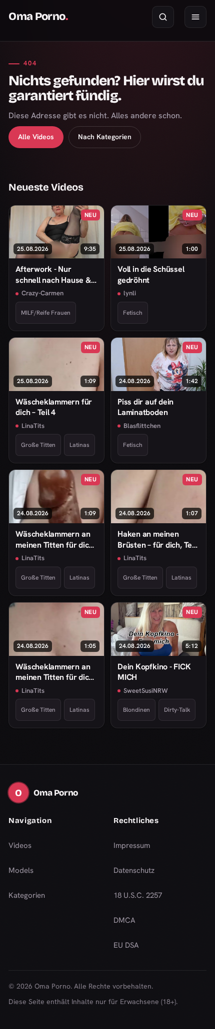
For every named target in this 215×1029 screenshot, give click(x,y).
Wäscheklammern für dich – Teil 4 (54, 407)
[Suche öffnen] (163, 17)
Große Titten (38, 445)
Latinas (80, 445)
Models (21, 870)
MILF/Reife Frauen (45, 313)
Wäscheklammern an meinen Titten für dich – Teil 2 (54, 672)
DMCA (125, 920)
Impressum (132, 845)
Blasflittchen (142, 425)
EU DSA (126, 945)
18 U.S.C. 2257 (138, 895)
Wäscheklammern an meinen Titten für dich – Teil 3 (54, 539)
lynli (130, 293)
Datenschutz (134, 870)
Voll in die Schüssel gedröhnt (151, 274)
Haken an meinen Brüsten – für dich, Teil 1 (157, 539)
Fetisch (132, 313)
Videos (20, 845)
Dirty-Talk (177, 710)
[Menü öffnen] (195, 17)
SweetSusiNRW (146, 690)
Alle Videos (36, 136)
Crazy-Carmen (43, 293)
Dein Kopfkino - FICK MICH (154, 671)
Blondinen (136, 710)
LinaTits (33, 425)
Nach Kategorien (105, 136)
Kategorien (26, 895)
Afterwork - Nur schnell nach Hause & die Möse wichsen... (53, 274)
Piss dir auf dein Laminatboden (146, 407)
